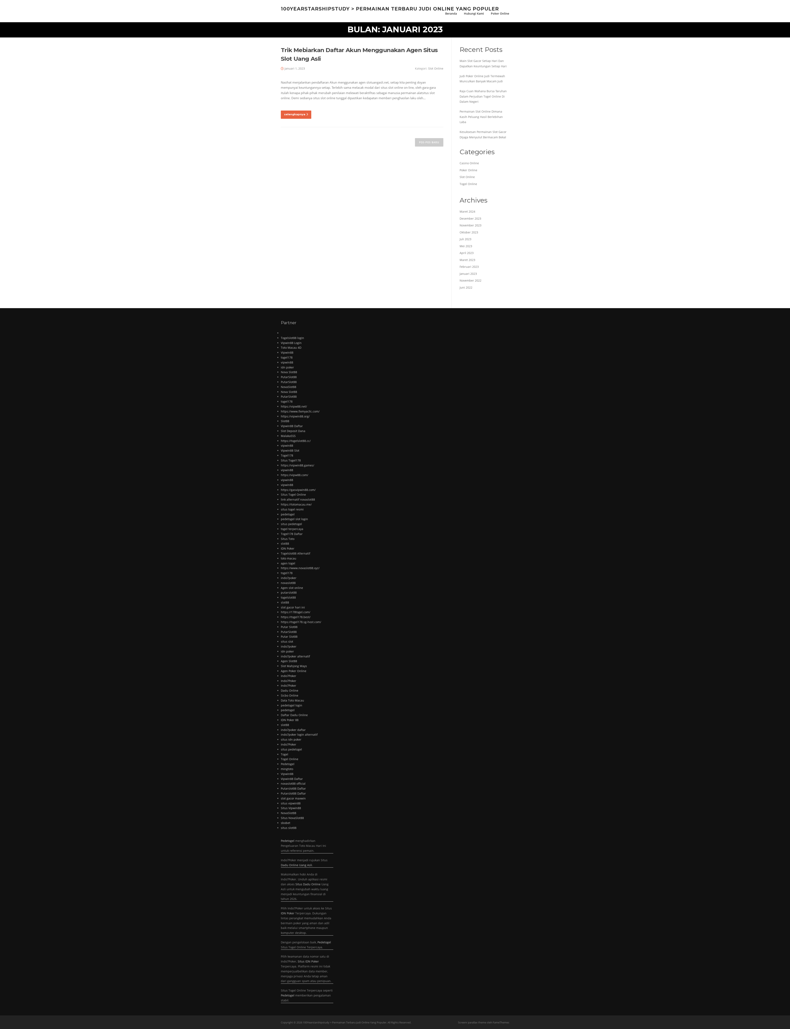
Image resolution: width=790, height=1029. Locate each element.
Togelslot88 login (292, 338)
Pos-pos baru (429, 142)
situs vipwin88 (291, 803)
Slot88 (285, 421)
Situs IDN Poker (308, 961)
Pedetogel (287, 764)
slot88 (285, 543)
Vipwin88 (287, 352)
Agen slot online (292, 588)
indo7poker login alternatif (299, 734)
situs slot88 (288, 828)
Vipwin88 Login (291, 343)
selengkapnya (294, 114)
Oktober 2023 (469, 232)
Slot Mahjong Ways (294, 666)
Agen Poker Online (293, 671)
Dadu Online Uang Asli (296, 865)
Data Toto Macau (292, 700)
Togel (284, 754)
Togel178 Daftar (292, 534)
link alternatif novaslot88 (298, 499)
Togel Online (468, 184)
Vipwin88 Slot (290, 450)
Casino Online (469, 163)
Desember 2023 (470, 218)
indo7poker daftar (293, 730)
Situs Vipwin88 (291, 808)
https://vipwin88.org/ (295, 416)
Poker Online (500, 13)
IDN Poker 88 (290, 720)
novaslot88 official (293, 783)
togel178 (287, 357)
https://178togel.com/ (295, 612)
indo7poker (288, 578)
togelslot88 (288, 597)
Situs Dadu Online (308, 884)
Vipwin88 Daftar (292, 426)
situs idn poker (291, 739)
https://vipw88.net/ (294, 406)
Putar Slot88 (289, 627)
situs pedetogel (291, 524)
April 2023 (467, 253)
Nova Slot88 (289, 372)
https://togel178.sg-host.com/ (301, 622)
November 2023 (470, 225)
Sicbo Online (289, 695)
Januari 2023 (468, 274)
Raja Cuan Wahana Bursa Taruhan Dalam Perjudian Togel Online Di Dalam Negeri (483, 96)
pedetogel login (291, 705)
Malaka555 (288, 436)
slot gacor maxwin (293, 798)
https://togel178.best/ (295, 617)
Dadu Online (289, 690)
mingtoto (287, 769)
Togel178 (287, 455)
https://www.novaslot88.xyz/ (300, 568)
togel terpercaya (292, 529)
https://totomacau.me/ (296, 504)
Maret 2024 (467, 211)
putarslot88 (289, 592)
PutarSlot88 (289, 377)
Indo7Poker (288, 676)
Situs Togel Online (293, 494)
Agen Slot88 (289, 661)
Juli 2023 (465, 239)
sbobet (285, 823)
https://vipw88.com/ (294, 475)
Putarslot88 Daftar (293, 788)
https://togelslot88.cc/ (296, 441)
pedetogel (288, 514)
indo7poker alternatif (295, 656)
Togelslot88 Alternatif (295, 553)
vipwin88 (287, 362)
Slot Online (435, 68)
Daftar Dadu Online (294, 715)
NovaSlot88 (288, 387)
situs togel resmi (292, 509)
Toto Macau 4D (291, 348)
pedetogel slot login (294, 519)
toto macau (288, 558)
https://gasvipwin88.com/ (298, 490)
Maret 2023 (467, 260)
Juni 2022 (466, 287)
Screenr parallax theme (472, 1022)
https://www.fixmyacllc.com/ (300, 411)
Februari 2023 (469, 267)
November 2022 (470, 280)
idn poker (287, 367)
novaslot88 (288, 583)
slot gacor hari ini (293, 607)
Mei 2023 (466, 246)
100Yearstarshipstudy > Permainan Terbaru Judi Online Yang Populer (390, 9)
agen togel (288, 563)
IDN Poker (287, 548)
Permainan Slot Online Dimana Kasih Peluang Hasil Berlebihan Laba (481, 117)
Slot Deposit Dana (293, 431)
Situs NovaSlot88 (292, 818)
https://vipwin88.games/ (297, 465)
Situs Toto (287, 539)
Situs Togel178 (291, 460)
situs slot (287, 641)
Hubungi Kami (474, 13)
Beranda (451, 13)
